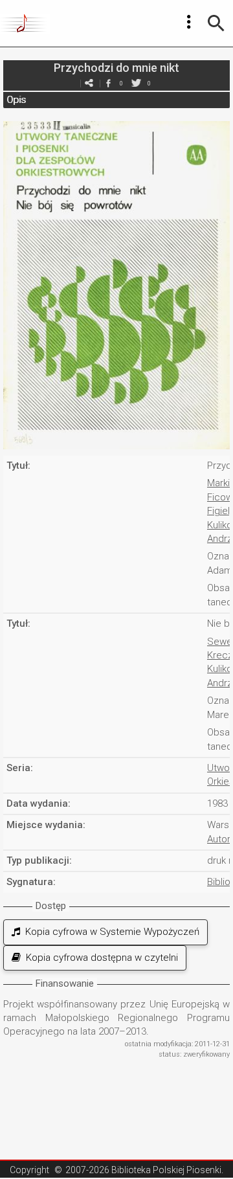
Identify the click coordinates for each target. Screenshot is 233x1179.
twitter (135, 83)
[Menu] (189, 22)
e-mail (88, 83)
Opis (16, 100)
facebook (108, 83)
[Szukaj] (216, 23)
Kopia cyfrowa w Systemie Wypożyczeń (109, 932)
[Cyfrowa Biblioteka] (25, 23)
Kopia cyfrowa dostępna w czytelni (99, 957)
